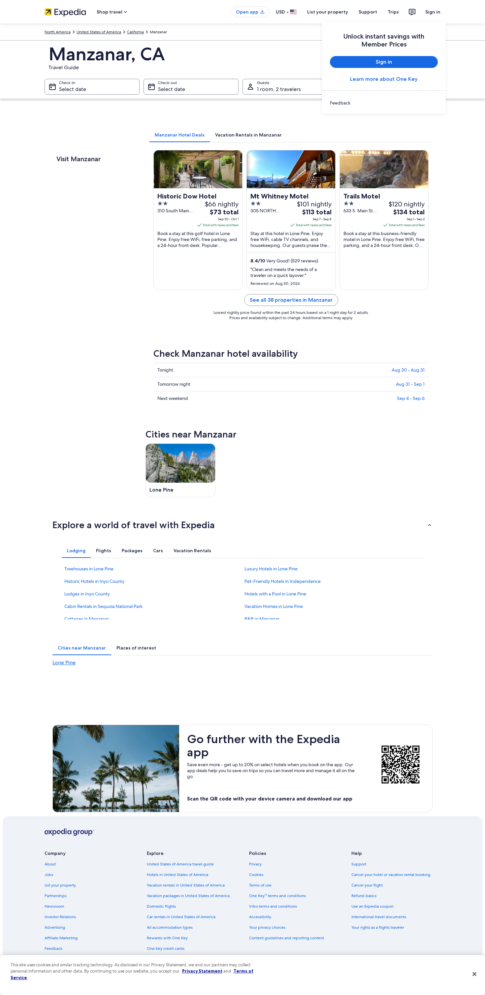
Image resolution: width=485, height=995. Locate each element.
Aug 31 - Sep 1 (410, 384)
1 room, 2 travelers (279, 89)
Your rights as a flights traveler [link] (377, 927)
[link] (384, 103)
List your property (327, 12)
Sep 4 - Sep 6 (411, 398)
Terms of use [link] (260, 885)
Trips (393, 12)
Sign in (432, 12)
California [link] (135, 32)
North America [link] (58, 32)
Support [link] (358, 864)
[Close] (474, 974)
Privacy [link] (255, 864)
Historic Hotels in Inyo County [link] (94, 581)
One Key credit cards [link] (165, 948)
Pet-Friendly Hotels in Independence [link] (282, 581)
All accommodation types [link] (170, 927)
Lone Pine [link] (64, 662)
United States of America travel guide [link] (180, 864)
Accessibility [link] (260, 917)
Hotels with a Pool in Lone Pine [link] (275, 594)
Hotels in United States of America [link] (177, 874)
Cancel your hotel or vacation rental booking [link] (390, 874)
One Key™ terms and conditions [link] (277, 895)
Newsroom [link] (54, 906)
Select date (72, 89)
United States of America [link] (99, 32)
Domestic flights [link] (161, 906)
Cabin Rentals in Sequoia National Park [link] (103, 606)
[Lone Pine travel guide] (180, 470)
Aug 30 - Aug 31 (408, 370)
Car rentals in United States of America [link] (181, 917)
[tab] (179, 135)
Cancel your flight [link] (367, 885)
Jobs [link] (49, 874)
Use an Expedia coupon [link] (372, 906)
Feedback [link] (53, 948)
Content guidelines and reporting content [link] (286, 938)
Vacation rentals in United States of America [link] (186, 885)
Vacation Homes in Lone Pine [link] (273, 606)
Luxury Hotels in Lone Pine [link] (271, 569)
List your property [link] (60, 885)
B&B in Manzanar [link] (261, 619)
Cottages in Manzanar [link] (86, 619)
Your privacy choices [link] (267, 927)
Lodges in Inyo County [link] (87, 594)
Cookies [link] (256, 874)
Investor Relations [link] (60, 917)
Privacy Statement (202, 971)
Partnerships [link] (56, 895)
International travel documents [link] (378, 917)
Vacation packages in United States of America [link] (188, 895)
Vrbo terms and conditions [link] (273, 906)
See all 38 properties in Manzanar (291, 300)
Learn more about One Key (384, 79)
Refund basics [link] (363, 895)
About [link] (50, 864)
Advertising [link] (55, 927)
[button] (242, 525)
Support (368, 12)
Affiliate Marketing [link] (61, 938)
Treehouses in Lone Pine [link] (88, 569)
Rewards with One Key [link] (167, 938)
